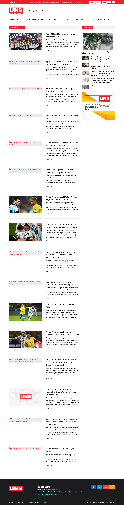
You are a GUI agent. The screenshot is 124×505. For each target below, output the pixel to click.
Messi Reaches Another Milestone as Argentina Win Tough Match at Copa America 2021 (61, 362)
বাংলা (85, 2)
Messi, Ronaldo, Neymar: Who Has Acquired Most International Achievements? (61, 255)
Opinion (68, 20)
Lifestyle (61, 20)
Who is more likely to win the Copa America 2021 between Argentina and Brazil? (61, 422)
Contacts (46, 502)
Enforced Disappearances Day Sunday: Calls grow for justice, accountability (101, 59)
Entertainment (34, 20)
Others (106, 20)
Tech (18, 20)
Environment (84, 20)
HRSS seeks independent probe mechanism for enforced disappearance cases (101, 88)
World (54, 20)
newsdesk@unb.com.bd (47, 494)
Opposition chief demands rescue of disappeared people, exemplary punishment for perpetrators (102, 81)
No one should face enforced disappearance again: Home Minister (100, 66)
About (11, 502)
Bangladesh (45, 20)
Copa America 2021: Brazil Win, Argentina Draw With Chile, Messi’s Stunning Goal (61, 392)
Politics (75, 20)
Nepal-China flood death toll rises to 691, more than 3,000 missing (97, 53)
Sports (12, 20)
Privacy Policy (21, 502)
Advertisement (34, 502)
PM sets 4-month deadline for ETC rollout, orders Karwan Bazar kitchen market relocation (102, 73)
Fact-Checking (96, 20)
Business (25, 20)
